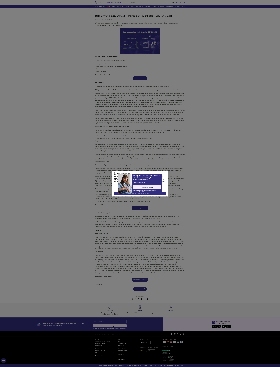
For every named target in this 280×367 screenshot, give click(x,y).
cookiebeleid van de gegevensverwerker (153, 182)
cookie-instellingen (148, 181)
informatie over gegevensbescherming (129, 182)
